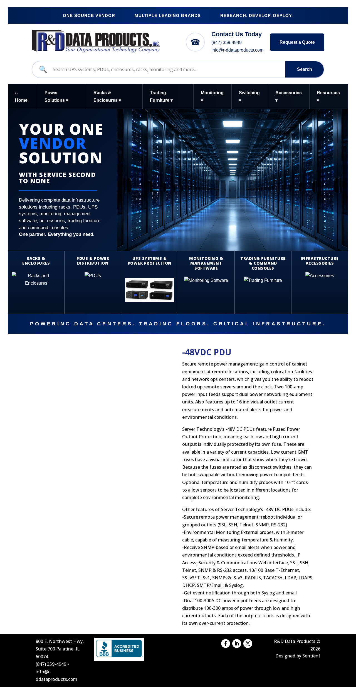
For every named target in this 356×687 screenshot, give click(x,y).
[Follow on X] (247, 643)
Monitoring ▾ (212, 96)
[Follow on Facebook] (225, 643)
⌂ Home (21, 96)
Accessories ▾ (288, 96)
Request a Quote (297, 42)
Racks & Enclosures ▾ (107, 96)
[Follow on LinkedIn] (236, 643)
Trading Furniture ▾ (161, 96)
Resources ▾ (328, 96)
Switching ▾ (249, 96)
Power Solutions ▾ (56, 96)
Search (304, 69)
